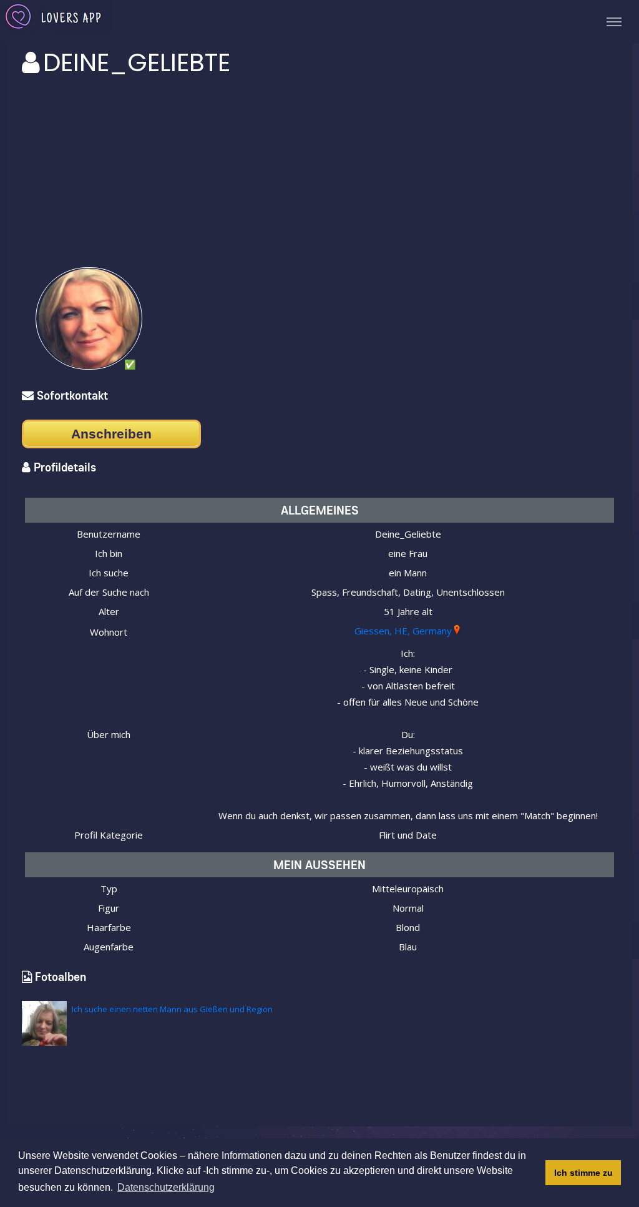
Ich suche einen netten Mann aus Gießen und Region (172, 1009)
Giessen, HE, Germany (403, 630)
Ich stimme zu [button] (583, 1173)
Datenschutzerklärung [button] (166, 1187)
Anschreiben (111, 433)
